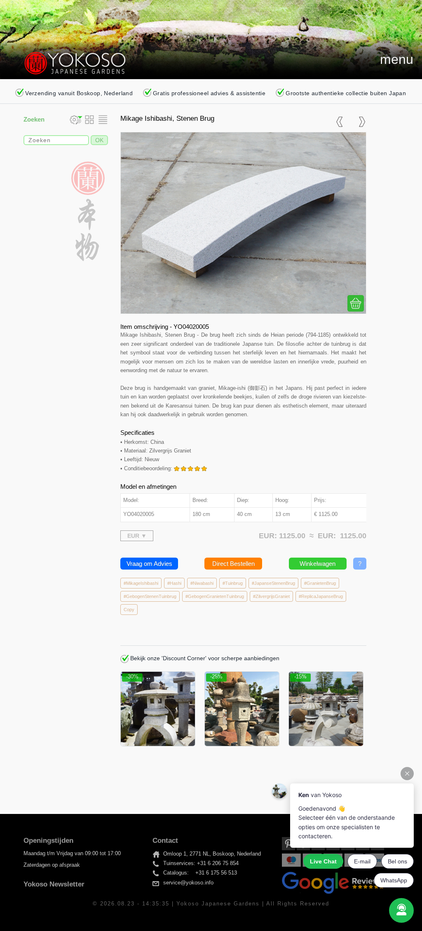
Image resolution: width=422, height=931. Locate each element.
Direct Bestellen (233, 563)
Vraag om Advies (149, 563)
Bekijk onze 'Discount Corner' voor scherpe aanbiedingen (204, 658)
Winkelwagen (317, 563)
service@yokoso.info (188, 883)
